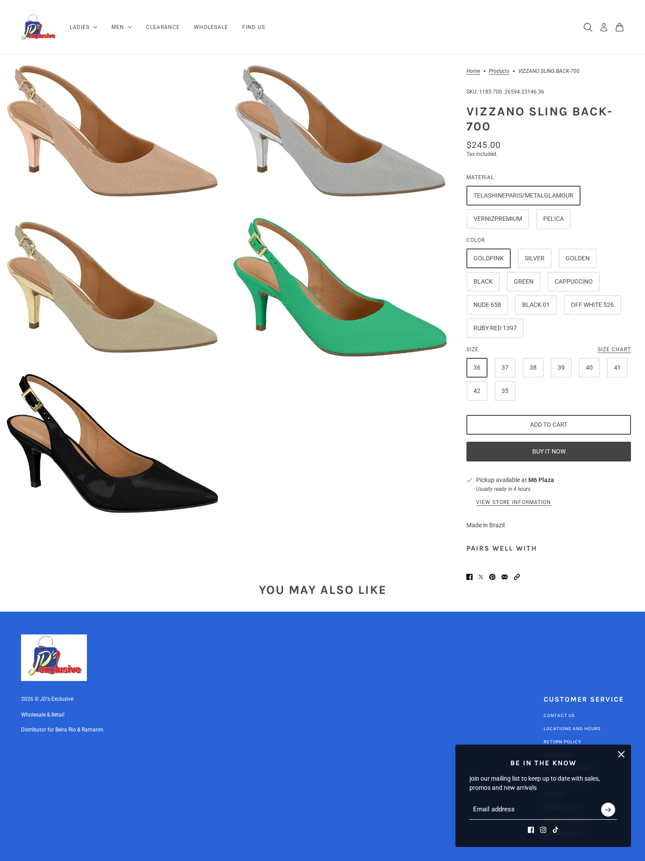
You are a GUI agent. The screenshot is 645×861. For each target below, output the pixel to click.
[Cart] (619, 27)
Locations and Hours (572, 728)
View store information (513, 502)
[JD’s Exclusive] (38, 27)
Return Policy (562, 741)
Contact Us (559, 715)
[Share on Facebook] (469, 577)
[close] (621, 754)
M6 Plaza (541, 479)
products (499, 71)
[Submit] (608, 810)
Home (473, 71)
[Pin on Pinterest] (492, 577)
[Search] (588, 27)
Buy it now (549, 451)
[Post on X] (481, 577)
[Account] (603, 27)
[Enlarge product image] (112, 130)
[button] (517, 577)
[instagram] (543, 830)
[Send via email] (504, 577)
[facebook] (531, 830)
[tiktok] (555, 830)
